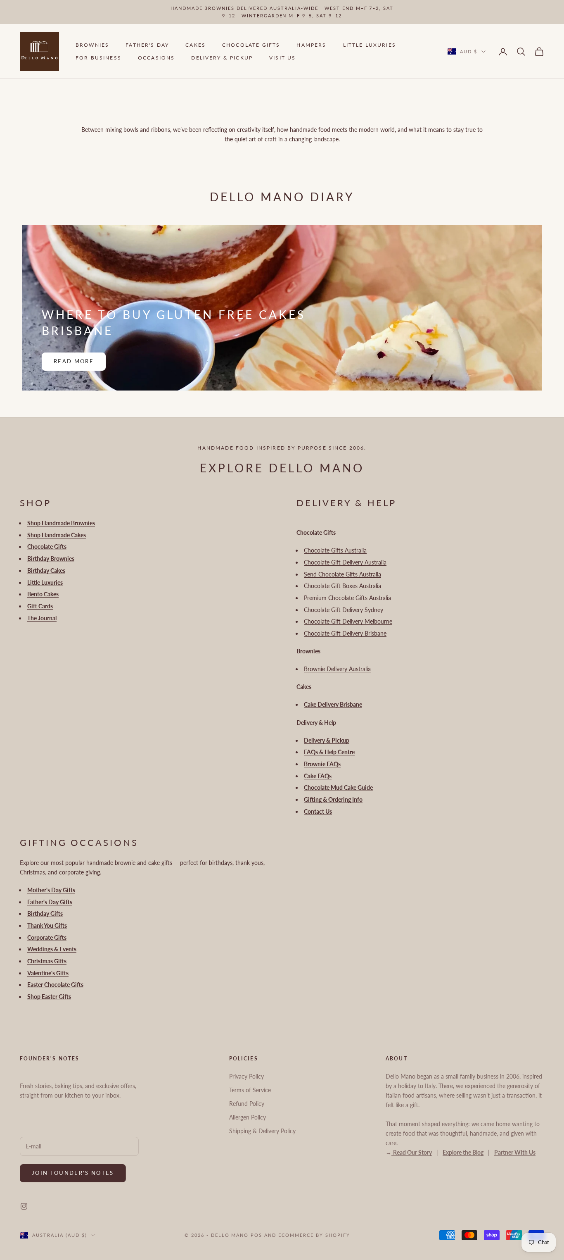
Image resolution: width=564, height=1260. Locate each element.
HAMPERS (311, 45)
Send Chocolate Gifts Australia (342, 574)
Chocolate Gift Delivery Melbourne (348, 621)
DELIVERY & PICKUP (222, 58)
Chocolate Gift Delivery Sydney (343, 609)
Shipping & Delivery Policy (262, 1130)
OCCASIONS (156, 58)
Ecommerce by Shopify (314, 1235)
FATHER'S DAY (147, 45)
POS (256, 1235)
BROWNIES (92, 45)
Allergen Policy (247, 1117)
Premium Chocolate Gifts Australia (347, 597)
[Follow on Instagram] (24, 1206)
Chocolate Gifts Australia (335, 550)
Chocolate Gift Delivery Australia (345, 562)
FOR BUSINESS (98, 58)
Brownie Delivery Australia (337, 668)
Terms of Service (250, 1089)
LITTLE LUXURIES (369, 45)
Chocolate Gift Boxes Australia (342, 585)
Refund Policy (246, 1103)
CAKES (195, 45)
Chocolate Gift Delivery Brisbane (345, 633)
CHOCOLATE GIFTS (251, 45)
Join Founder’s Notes (73, 1172)
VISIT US (282, 58)
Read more (74, 361)
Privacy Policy (246, 1076)
